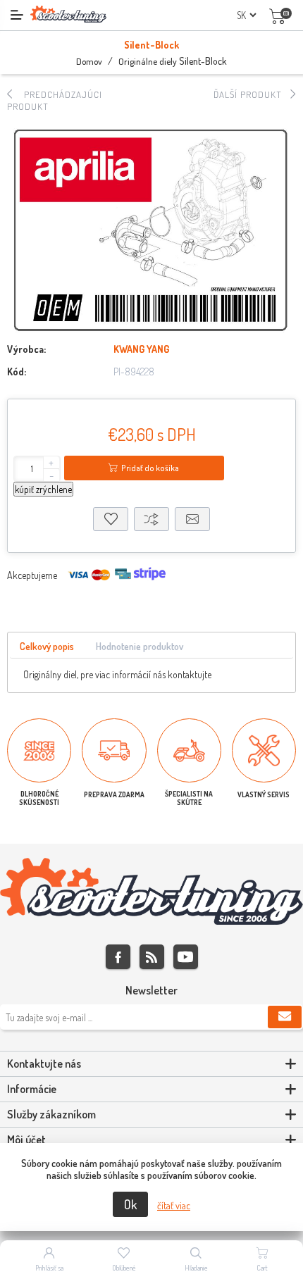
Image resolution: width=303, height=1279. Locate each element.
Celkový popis (47, 646)
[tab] (47, 647)
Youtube (185, 956)
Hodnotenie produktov (139, 646)
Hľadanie (196, 1268)
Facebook (118, 956)
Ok (130, 1204)
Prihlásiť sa (49, 1268)
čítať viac (173, 1205)
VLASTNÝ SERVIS (263, 794)
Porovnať (151, 519)
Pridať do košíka (150, 468)
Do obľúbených (110, 519)
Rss (152, 956)
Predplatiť (285, 1017)
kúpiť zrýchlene (43, 489)
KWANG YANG (141, 349)
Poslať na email (192, 519)
